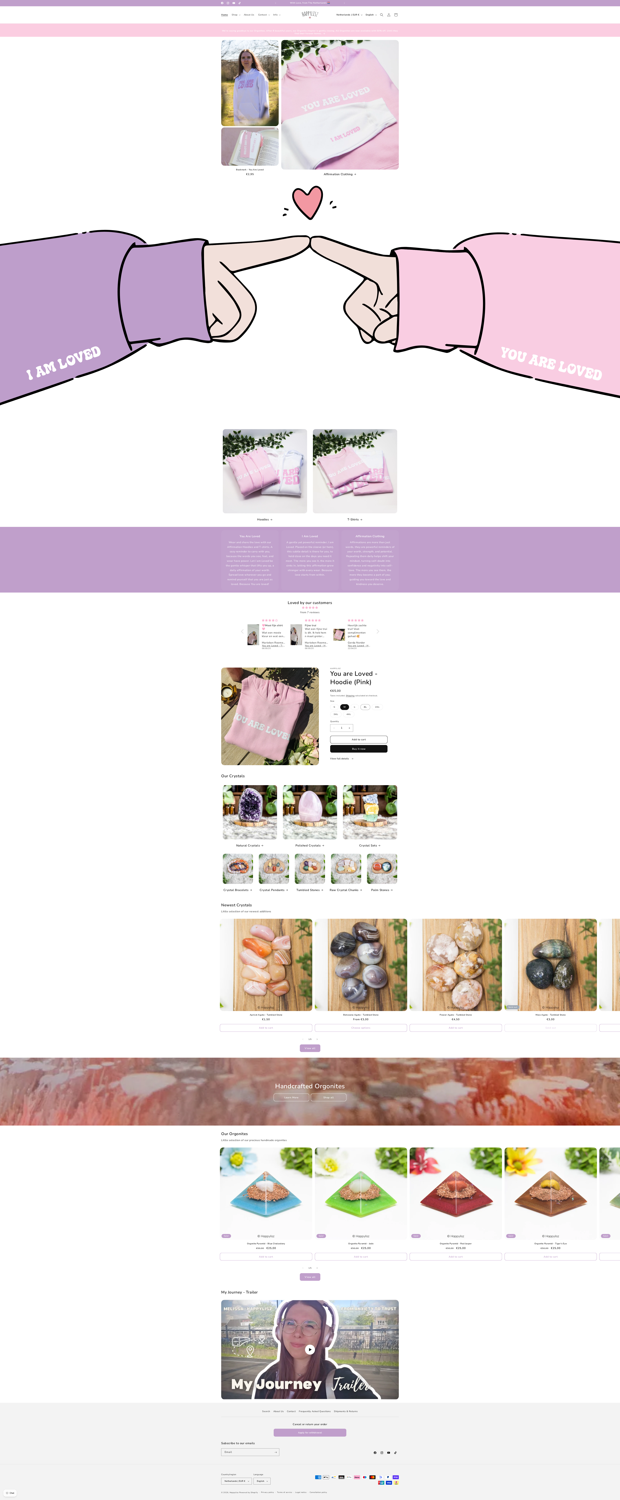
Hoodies (263, 519)
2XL (379, 707)
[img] (310, 607)
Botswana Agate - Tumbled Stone (360, 1015)
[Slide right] (317, 1039)
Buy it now (359, 749)
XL (365, 707)
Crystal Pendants (272, 890)
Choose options (360, 1027)
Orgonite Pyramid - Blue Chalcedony (266, 1243)
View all (310, 1048)
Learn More (291, 1097)
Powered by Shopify (248, 1492)
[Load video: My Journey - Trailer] (310, 1350)
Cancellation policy (318, 1492)
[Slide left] (302, 1039)
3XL (337, 715)
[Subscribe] (275, 1452)
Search (266, 1411)
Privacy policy (267, 1492)
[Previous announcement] (275, 3)
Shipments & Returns (346, 1411)
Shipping (350, 695)
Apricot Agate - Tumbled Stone (266, 1015)
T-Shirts (353, 519)
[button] (236, 14)
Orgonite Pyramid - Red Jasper (456, 1243)
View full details (340, 758)
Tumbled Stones (308, 890)
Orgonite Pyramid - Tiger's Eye (550, 1243)
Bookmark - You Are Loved (250, 169)
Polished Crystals (308, 845)
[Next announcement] (344, 3)
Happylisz (234, 1492)
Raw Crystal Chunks (344, 890)
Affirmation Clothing (338, 174)
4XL (350, 715)
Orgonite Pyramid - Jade (360, 1243)
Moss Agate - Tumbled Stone (551, 1015)
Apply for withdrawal (310, 1432)
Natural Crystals (248, 845)
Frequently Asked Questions (315, 1411)
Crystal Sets (368, 845)
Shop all (328, 1097)
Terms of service (284, 1492)
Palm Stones (380, 890)
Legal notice (300, 1492)
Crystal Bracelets (235, 890)
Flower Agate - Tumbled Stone (456, 1015)
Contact (291, 1411)
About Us (278, 1411)
